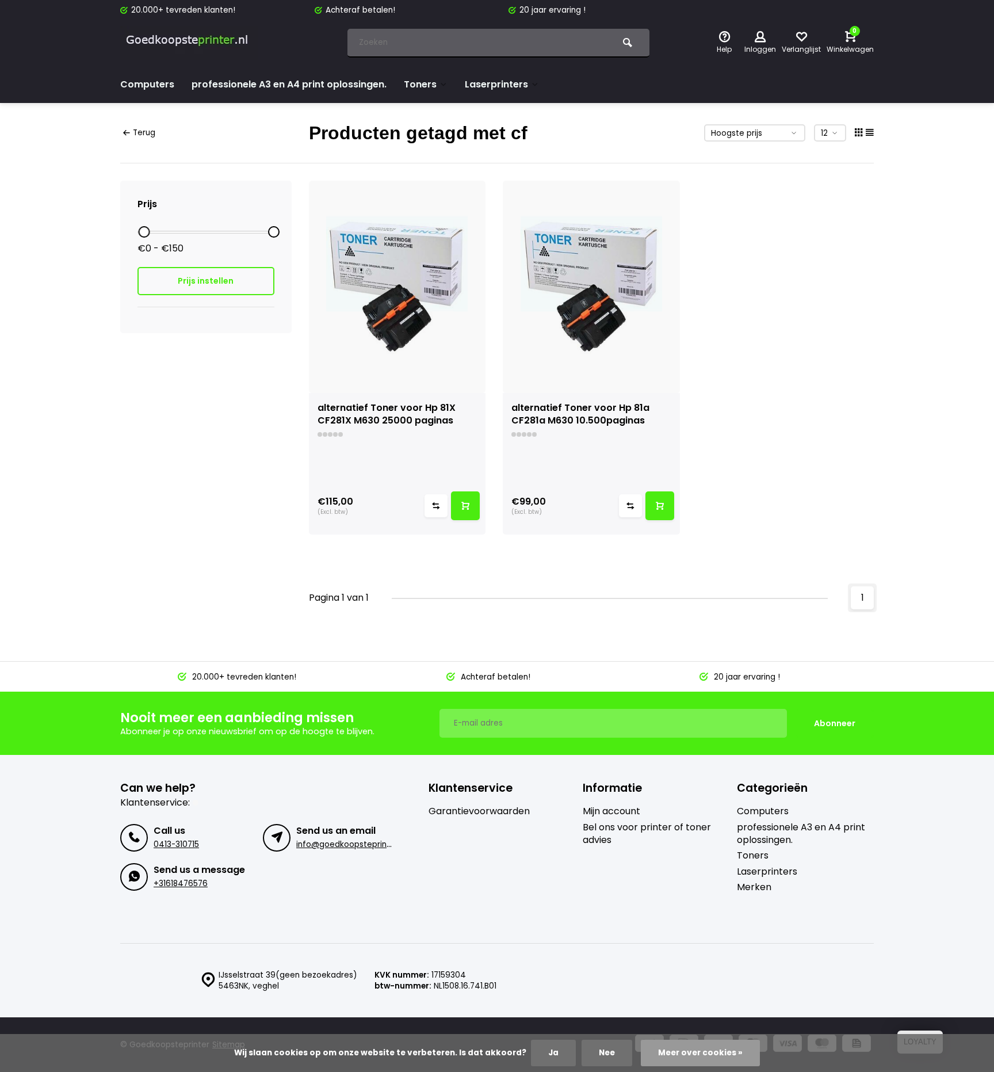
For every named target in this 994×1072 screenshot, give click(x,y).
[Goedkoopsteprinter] (189, 43)
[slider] (144, 232)
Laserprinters (496, 84)
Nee (607, 1052)
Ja (553, 1052)
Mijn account (611, 811)
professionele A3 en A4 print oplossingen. (289, 84)
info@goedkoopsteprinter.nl (351, 844)
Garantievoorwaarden (479, 811)
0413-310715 (176, 844)
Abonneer (834, 723)
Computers (147, 84)
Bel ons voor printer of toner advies (647, 833)
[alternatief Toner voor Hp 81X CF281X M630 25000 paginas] (397, 287)
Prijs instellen (206, 281)
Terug (144, 132)
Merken (754, 887)
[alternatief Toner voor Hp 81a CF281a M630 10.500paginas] (591, 287)
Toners (420, 84)
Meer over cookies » (700, 1052)
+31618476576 (181, 883)
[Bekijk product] (465, 505)
